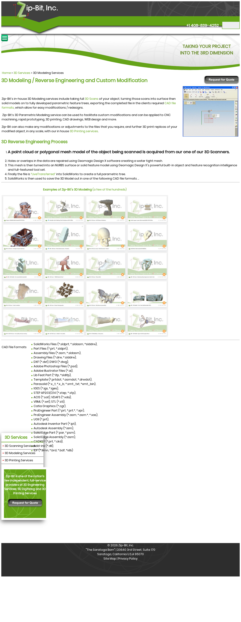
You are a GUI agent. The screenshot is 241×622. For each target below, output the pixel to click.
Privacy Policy (128, 558)
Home (96, 29)
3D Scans (91, 99)
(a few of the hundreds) (109, 189)
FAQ (166, 29)
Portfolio (146, 29)
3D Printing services (84, 131)
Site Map (109, 558)
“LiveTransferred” (43, 174)
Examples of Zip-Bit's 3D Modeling (67, 189)
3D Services (120, 29)
